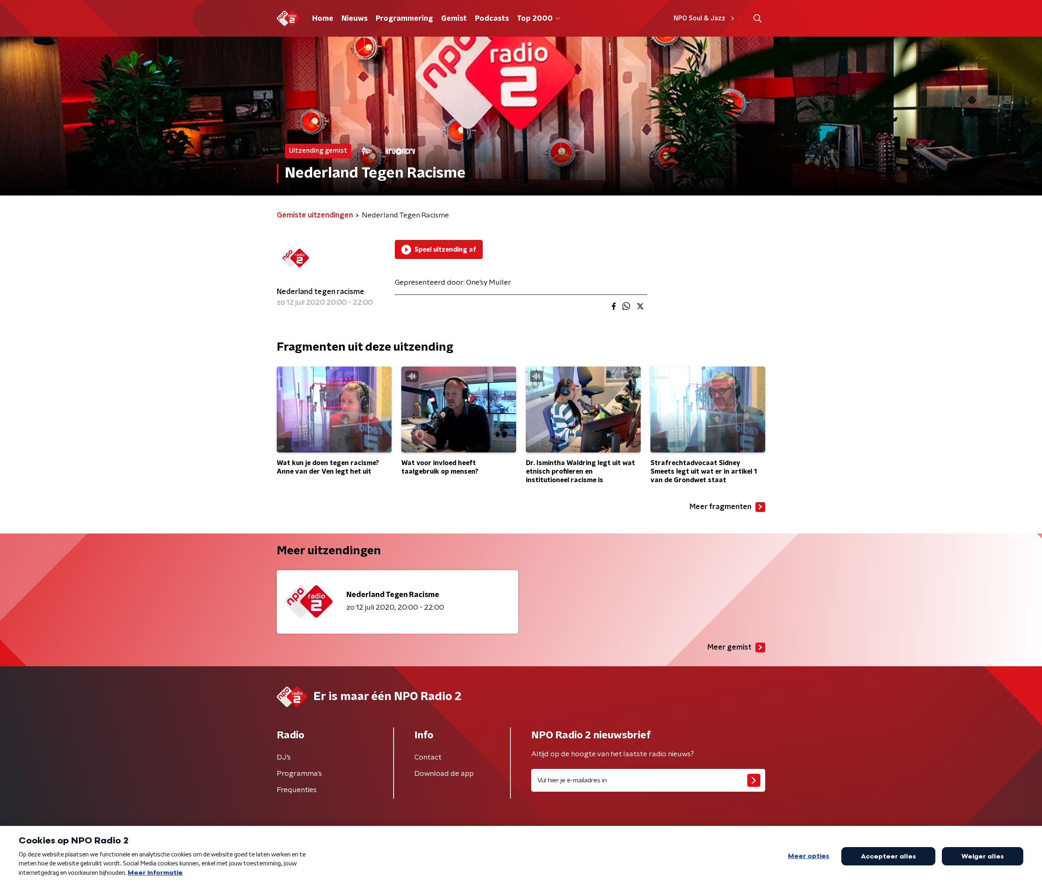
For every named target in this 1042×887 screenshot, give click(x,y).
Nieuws (354, 18)
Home (322, 18)
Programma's (299, 773)
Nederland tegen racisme (320, 292)
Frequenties (297, 790)
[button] (757, 18)
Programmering (404, 18)
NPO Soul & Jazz (699, 18)
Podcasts (492, 18)
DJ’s (284, 757)
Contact (428, 757)
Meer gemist (729, 647)
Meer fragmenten (720, 507)
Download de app (444, 773)
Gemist (454, 18)
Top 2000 (535, 18)
